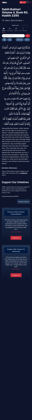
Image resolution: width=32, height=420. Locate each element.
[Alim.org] (4, 2)
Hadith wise (15, 25)
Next (27, 39)
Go (28, 36)
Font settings (23, 30)
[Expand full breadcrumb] (3, 20)
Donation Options (23, 201)
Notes (16, 30)
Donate (23, 2)
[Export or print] (4, 39)
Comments (10, 30)
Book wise (25, 25)
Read (3, 30)
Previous (19, 39)
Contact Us (24, 173)
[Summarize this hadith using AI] (9, 39)
